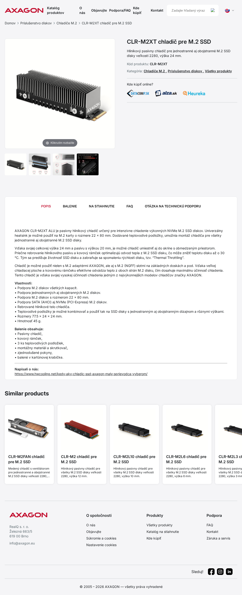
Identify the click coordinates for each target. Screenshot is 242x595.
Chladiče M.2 (66, 23)
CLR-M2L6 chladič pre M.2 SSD (186, 459)
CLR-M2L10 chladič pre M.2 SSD (134, 459)
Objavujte (99, 10)
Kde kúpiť (137, 10)
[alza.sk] (166, 93)
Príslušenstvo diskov (36, 23)
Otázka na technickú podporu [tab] (173, 206)
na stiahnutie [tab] (102, 206)
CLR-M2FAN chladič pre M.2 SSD (26, 459)
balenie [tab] (70, 206)
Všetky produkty (218, 71)
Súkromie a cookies (101, 538)
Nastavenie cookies (101, 545)
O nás (82, 10)
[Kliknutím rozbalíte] (60, 93)
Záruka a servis (218, 538)
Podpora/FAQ (120, 10)
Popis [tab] (46, 206)
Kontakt (157, 10)
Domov (10, 23)
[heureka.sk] (194, 93)
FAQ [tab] (129, 206)
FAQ (210, 525)
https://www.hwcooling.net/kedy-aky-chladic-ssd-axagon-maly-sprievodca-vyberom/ (81, 374)
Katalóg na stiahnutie (163, 532)
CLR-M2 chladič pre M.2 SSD (79, 459)
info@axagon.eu (22, 543)
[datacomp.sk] (138, 93)
